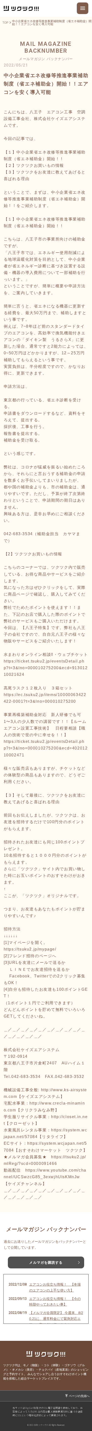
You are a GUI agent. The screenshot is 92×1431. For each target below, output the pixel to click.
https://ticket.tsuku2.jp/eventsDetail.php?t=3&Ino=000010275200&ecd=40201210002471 (46, 748)
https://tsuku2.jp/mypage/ (30, 949)
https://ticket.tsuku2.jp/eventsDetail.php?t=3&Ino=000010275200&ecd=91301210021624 (46, 668)
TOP (5, 22)
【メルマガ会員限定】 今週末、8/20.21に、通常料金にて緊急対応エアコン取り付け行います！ (56, 1319)
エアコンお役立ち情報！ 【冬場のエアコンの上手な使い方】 (55, 1287)
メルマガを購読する (46, 1262)
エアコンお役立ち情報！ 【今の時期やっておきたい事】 (55, 1302)
